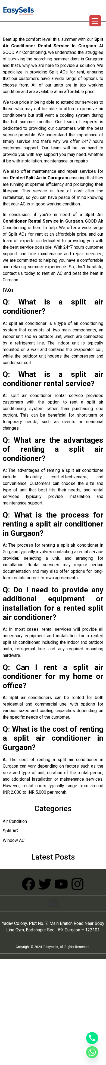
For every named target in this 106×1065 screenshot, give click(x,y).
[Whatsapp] (92, 1052)
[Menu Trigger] (95, 20)
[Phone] (92, 1038)
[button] (53, 902)
